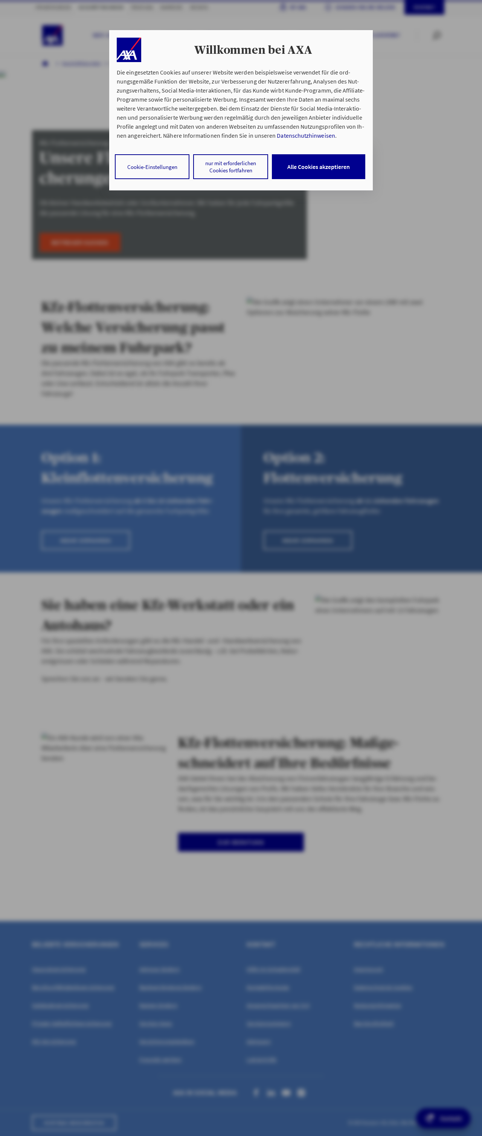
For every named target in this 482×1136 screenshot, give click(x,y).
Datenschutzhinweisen (306, 135)
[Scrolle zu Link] (129, 50)
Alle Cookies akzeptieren (318, 166)
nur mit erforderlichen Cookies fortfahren (230, 167)
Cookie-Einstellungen (152, 166)
